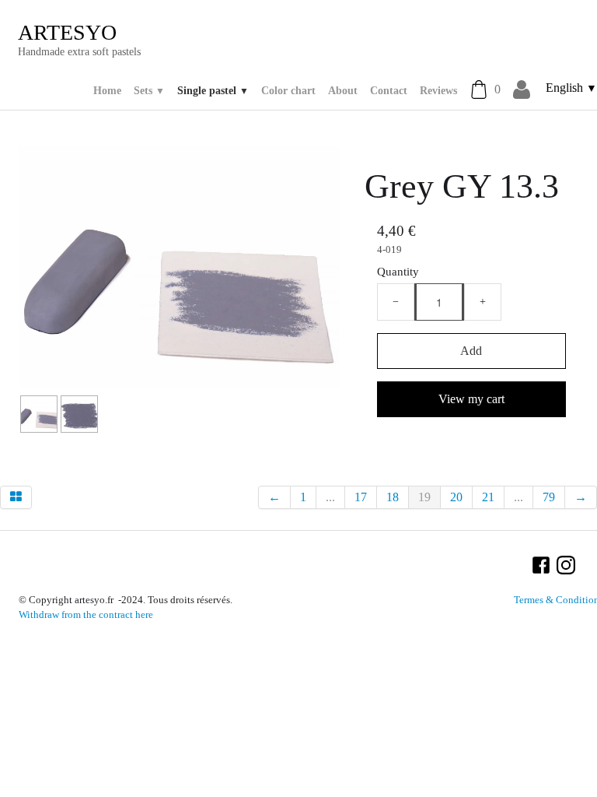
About (343, 91)
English (571, 87)
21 (488, 497)
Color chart (288, 91)
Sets (149, 91)
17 (360, 497)
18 (392, 497)
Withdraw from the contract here (86, 614)
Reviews (438, 91)
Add (471, 350)
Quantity (398, 271)
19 (424, 497)
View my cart (471, 399)
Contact (388, 91)
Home (107, 91)
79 (549, 497)
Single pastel (213, 91)
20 (456, 497)
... (330, 497)
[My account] (521, 90)
